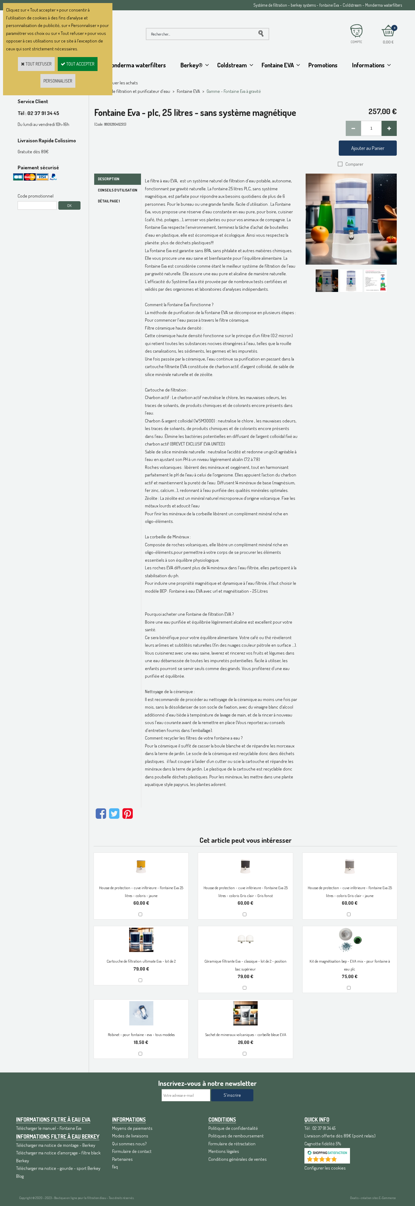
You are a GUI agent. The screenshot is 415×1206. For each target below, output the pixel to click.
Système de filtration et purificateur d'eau (132, 91)
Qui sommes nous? (129, 1144)
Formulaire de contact (132, 1151)
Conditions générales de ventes (237, 1159)
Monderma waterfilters (136, 65)
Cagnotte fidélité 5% (322, 1144)
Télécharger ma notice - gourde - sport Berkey (58, 1168)
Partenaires (122, 1159)
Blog (20, 1176)
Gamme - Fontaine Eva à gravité (234, 91)
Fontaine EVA (278, 65)
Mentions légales (223, 1151)
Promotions (323, 65)
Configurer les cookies (325, 1168)
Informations (368, 65)
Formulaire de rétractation (232, 1144)
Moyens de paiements (132, 1128)
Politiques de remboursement (236, 1136)
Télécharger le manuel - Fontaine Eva (48, 1128)
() (343, 1160)
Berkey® (191, 65)
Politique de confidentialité (233, 1128)
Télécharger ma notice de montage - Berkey (55, 1145)
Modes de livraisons (130, 1136)
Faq (115, 1167)
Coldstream (232, 65)
